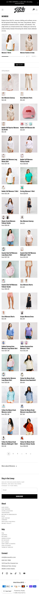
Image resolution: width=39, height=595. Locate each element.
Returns (4, 536)
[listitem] (19, 3)
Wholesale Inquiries (8, 521)
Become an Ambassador (9, 514)
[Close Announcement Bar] (38, 3)
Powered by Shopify (19, 590)
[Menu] (2, 10)
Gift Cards (5, 541)
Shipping (4, 534)
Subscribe (19, 496)
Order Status (6, 538)
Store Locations (7, 510)
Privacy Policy (6, 523)
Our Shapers (6, 509)
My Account (5, 540)
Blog (3, 516)
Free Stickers (6, 545)
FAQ (3, 533)
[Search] (36, 10)
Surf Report (6, 518)
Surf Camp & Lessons (8, 543)
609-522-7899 (6, 560)
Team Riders (6, 512)
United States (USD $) (18, 582)
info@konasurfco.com (9, 557)
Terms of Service (7, 547)
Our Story (5, 507)
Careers (4, 519)
